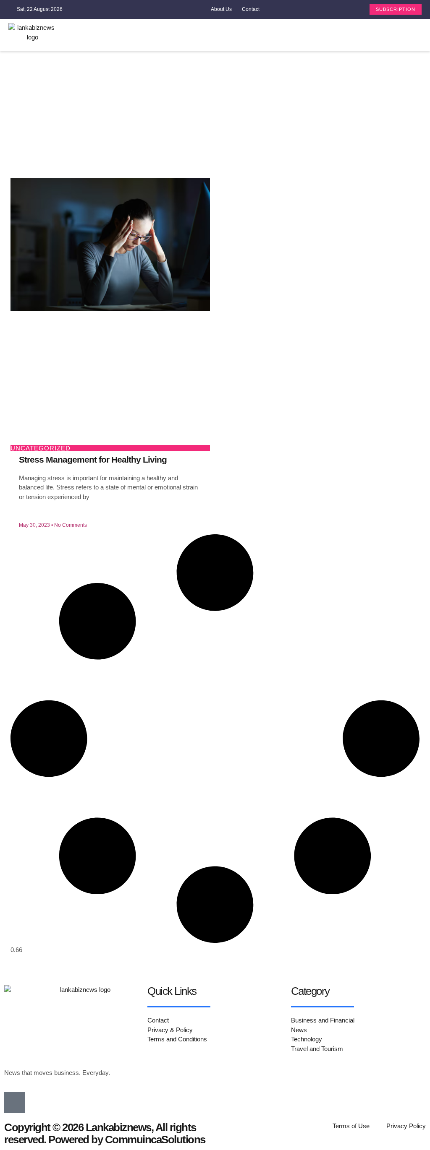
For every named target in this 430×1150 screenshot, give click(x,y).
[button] (302, 35)
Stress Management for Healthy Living (93, 459)
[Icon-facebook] (383, 35)
